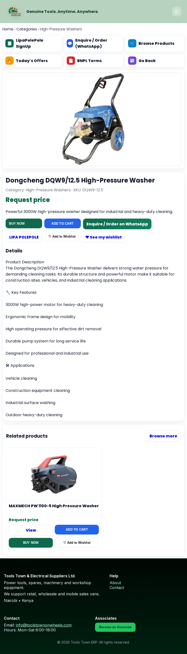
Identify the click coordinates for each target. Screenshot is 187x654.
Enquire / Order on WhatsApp (117, 224)
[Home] (14, 11)
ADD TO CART (62, 223)
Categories (26, 29)
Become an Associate (115, 627)
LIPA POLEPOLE (24, 237)
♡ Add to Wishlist (61, 236)
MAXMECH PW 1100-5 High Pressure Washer (54, 506)
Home (7, 29)
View (31, 530)
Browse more (163, 436)
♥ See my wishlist (103, 237)
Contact (117, 587)
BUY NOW (17, 223)
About (115, 582)
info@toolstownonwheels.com (44, 625)
